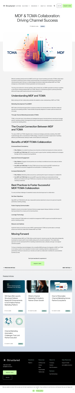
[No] (73, 389)
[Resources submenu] (38, 6)
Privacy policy (39, 390)
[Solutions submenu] (29, 6)
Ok (33, 390)
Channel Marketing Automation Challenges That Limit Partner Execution (12, 334)
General (42, 26)
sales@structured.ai (7, 366)
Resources (41, 360)
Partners (51, 371)
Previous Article (10, 267)
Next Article (66, 267)
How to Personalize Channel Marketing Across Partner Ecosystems (61, 298)
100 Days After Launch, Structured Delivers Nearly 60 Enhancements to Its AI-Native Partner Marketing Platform (13, 300)
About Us (52, 360)
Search (54, 5)
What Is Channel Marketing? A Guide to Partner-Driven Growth (36, 298)
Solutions (31, 360)
